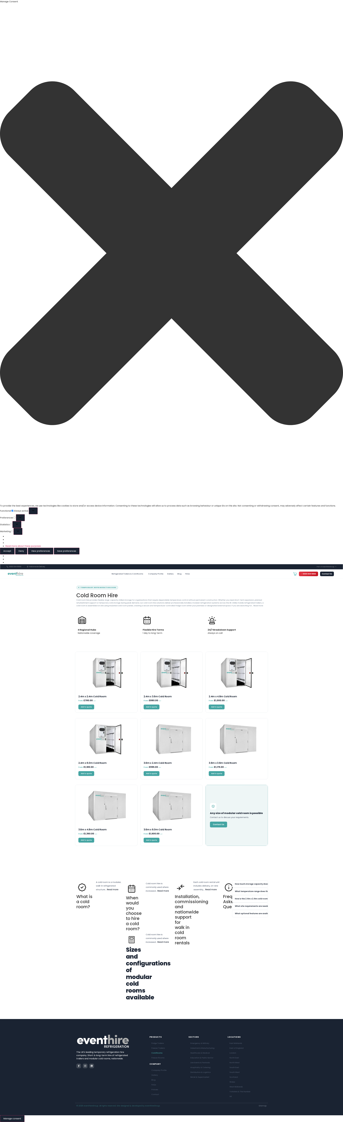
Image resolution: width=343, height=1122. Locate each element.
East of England (236, 1048)
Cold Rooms (156, 1053)
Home (78, 582)
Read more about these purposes (23, 546)
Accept (7, 551)
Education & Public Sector (201, 1057)
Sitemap (263, 1105)
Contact (155, 1094)
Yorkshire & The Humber (240, 1091)
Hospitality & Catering (200, 1067)
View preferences (40, 551)
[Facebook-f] (78, 1066)
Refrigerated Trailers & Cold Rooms (127, 574)
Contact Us (327, 574)
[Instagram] (85, 1066)
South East (234, 1067)
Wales (232, 1082)
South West (235, 1072)
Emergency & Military (199, 1043)
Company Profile (155, 574)
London (233, 1053)
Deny (21, 551)
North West (235, 1062)
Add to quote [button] (86, 707)
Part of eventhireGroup (325, 567)
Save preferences (66, 551)
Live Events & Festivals (200, 1062)
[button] (171, 253)
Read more (258, 606)
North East (234, 1057)
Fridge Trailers (157, 1043)
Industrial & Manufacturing (202, 1048)
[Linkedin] (91, 1066)
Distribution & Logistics (200, 1072)
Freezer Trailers (158, 1048)
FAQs (187, 574)
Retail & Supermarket (199, 1077)
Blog (179, 574)
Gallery (170, 574)
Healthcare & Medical (200, 1053)
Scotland (234, 1077)
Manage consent (12, 1118)
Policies (154, 1089)
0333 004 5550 (309, 574)
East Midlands (236, 1043)
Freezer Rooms (157, 1057)
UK (231, 1096)
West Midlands (236, 1086)
